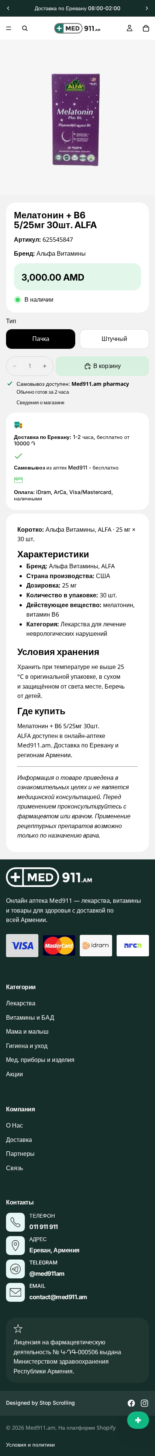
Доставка (19, 1139)
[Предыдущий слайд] (8, 8)
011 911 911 (43, 1226)
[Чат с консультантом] (138, 1420)
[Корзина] (146, 28)
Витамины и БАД (30, 1017)
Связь (14, 1168)
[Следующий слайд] (146, 8)
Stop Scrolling (57, 1402)
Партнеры (20, 1153)
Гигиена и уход (26, 1046)
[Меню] (8, 28)
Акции (14, 1074)
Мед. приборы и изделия (40, 1060)
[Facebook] (131, 1403)
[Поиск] (25, 28)
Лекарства (20, 1003)
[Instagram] (144, 1403)
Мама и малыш (27, 1031)
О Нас (14, 1125)
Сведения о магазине (40, 402)
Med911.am (40, 1427)
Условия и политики (30, 1444)
